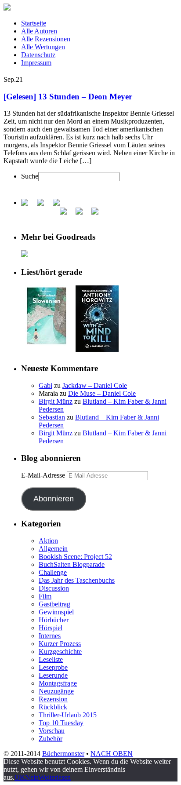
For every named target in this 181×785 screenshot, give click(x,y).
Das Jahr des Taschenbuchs (77, 580)
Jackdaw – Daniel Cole (94, 385)
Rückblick (53, 707)
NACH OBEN (111, 753)
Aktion (48, 540)
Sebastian (52, 417)
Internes (50, 635)
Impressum (36, 62)
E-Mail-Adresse (44, 475)
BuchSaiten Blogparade (72, 564)
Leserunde (53, 675)
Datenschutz (38, 54)
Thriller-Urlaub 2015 (68, 715)
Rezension (53, 699)
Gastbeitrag (54, 604)
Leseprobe (53, 667)
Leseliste (51, 659)
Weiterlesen (55, 777)
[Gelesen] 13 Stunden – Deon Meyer (68, 96)
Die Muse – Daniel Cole (102, 393)
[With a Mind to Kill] (97, 349)
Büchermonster (63, 753)
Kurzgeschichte (60, 651)
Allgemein (53, 548)
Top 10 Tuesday (61, 723)
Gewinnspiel (56, 612)
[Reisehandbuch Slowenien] (46, 343)
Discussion (54, 588)
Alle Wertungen (43, 47)
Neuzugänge (56, 691)
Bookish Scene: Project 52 (75, 556)
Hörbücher (54, 620)
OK (19, 777)
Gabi (45, 385)
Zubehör (50, 738)
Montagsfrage (58, 683)
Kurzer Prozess (60, 643)
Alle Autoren (39, 31)
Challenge (53, 572)
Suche (29, 176)
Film (45, 596)
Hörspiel (50, 628)
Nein (32, 777)
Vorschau (52, 730)
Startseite (33, 23)
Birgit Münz (55, 401)
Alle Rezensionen (45, 39)
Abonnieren (53, 498)
